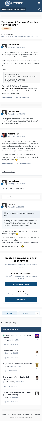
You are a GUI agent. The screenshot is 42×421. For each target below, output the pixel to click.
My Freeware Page (8, 172)
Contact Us (27, 415)
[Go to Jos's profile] (37, 365)
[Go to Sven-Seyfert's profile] (37, 378)
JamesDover (8, 34)
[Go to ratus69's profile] (4, 205)
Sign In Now (21, 299)
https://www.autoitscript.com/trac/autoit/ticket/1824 (20, 242)
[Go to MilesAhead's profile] (4, 135)
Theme (5, 415)
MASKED (8, 366)
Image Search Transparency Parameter (17, 364)
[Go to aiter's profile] (37, 393)
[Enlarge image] (16, 160)
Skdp (6, 340)
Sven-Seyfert (9, 382)
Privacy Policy (16, 415)
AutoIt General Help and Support (26, 36)
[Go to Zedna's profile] (37, 352)
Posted (16, 47)
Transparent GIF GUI (10, 351)
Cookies (37, 415)
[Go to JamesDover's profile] (4, 46)
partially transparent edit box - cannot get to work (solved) (17, 393)
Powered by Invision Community (21, 418)
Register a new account (21, 284)
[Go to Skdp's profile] (37, 336)
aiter (6, 397)
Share (10, 313)
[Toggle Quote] (5, 213)
